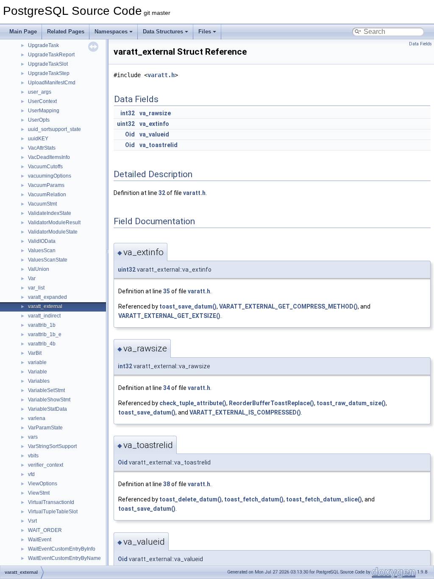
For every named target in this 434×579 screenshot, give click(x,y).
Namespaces (111, 31)
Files (204, 31)
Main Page (23, 31)
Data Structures (163, 31)
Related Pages (65, 31)
